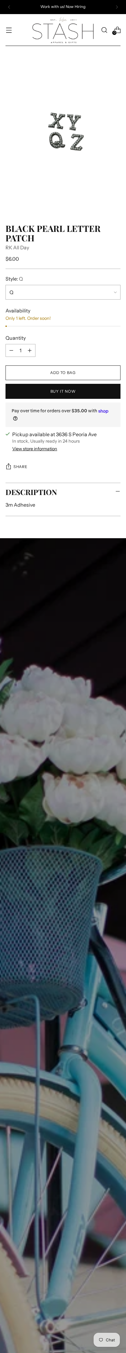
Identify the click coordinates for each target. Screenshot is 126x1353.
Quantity (16, 338)
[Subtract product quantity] (11, 350)
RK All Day (17, 247)
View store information (34, 449)
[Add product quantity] (29, 350)
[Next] (117, 7)
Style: (14, 279)
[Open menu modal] (8, 30)
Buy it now (63, 391)
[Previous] (9, 7)
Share (20, 466)
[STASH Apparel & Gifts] (63, 30)
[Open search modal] (104, 30)
